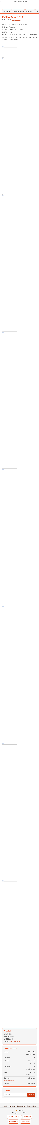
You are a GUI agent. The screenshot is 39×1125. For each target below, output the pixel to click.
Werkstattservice (18, 11)
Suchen (31, 1094)
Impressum (12, 1106)
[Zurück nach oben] (36, 1106)
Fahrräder (6, 11)
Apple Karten (14, 1122)
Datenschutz (21, 1106)
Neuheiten (17, 20)
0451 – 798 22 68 (15, 1116)
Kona (13, 20)
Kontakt (29, 1117)
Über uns (29, 11)
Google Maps (26, 1122)
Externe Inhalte (32, 1106)
